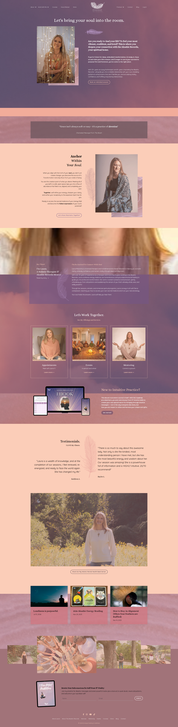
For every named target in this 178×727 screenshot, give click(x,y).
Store (74, 7)
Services (83, 719)
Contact (130, 7)
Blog (137, 7)
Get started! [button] (107, 412)
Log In (144, 7)
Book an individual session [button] (99, 82)
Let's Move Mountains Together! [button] (69, 215)
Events (99, 719)
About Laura (56, 719)
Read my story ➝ (43, 278)
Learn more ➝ (49, 372)
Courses (54, 7)
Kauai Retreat (65, 7)
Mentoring (92, 719)
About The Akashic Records (70, 719)
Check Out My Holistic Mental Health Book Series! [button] (89, 572)
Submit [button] (138, 698)
